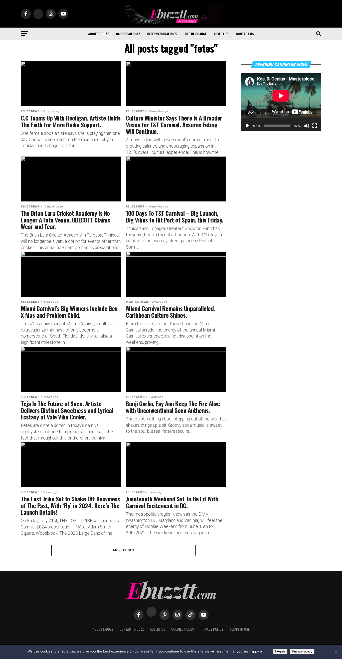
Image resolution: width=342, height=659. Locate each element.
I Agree (280, 651)
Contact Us (245, 33)
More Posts (123, 550)
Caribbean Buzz (128, 33)
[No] (335, 651)
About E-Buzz (98, 33)
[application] (281, 102)
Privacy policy (302, 651)
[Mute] (306, 125)
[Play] (247, 125)
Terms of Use (239, 629)
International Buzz (162, 33)
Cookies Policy (183, 629)
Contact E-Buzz (131, 629)
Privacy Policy (212, 629)
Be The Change (196, 33)
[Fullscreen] (314, 125)
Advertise (221, 33)
